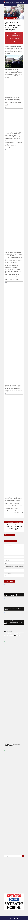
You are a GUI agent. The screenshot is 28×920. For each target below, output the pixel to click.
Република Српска (12, 4)
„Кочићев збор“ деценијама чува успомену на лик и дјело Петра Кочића (13, 622)
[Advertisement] (14, 87)
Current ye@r (7, 573)
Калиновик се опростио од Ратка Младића (13, 608)
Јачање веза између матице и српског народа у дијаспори (12, 634)
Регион (6, 4)
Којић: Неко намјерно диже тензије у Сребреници (11, 594)
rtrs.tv (21, 512)
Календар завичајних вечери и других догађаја (12, 744)
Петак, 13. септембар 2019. (11, 18)
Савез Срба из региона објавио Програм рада (12, 630)
